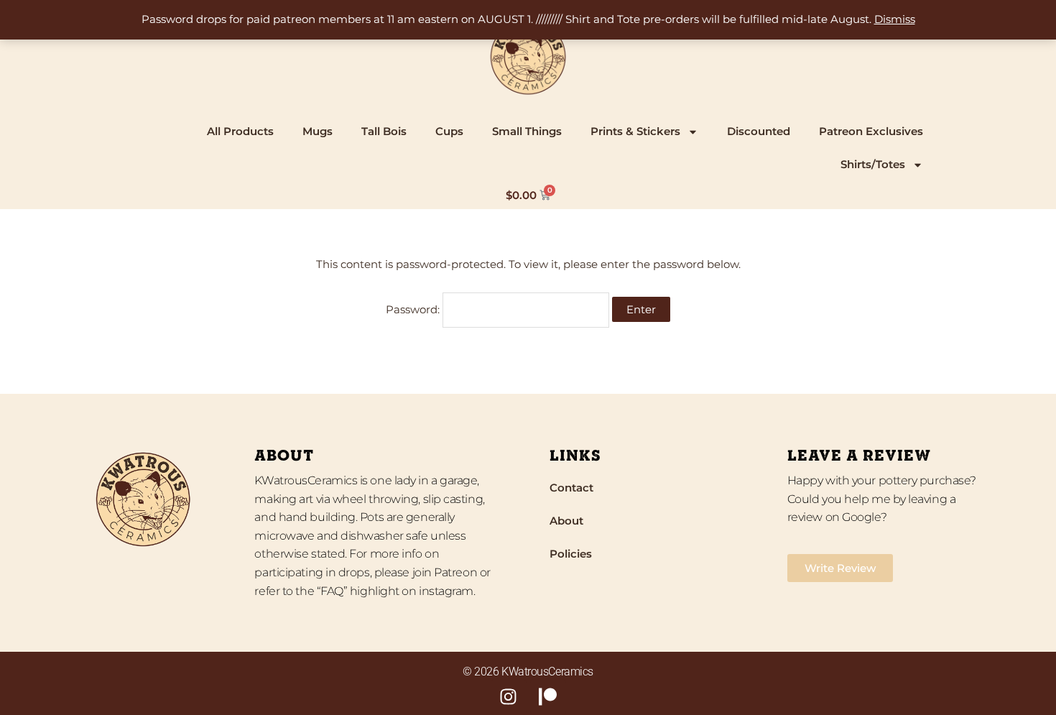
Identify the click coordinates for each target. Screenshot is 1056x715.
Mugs (317, 131)
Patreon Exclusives (871, 131)
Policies (571, 554)
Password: (414, 309)
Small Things (527, 131)
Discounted (758, 131)
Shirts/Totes (872, 164)
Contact (571, 487)
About (566, 520)
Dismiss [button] (894, 19)
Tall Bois (384, 131)
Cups (449, 131)
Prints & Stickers (635, 131)
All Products (240, 131)
